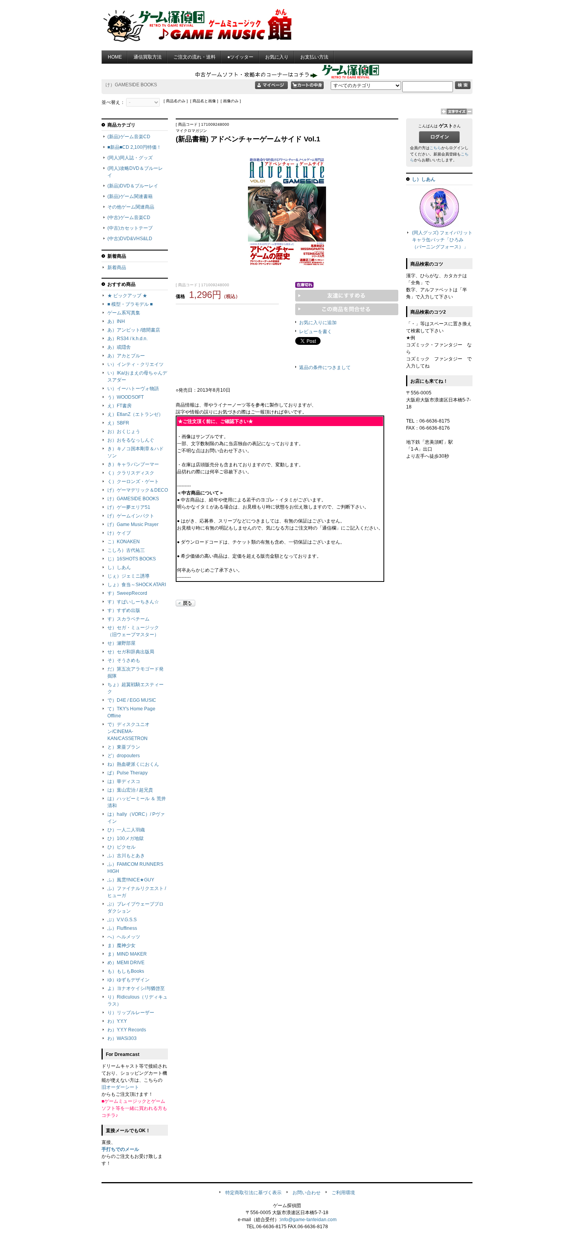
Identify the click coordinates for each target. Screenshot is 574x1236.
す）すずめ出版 (123, 610)
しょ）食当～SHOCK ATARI (136, 584)
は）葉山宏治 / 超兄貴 (130, 790)
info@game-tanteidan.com (308, 1219)
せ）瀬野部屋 (121, 643)
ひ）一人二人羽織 (126, 830)
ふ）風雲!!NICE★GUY (130, 880)
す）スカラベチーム (128, 619)
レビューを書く (315, 331)
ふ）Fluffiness (122, 928)
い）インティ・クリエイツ (135, 364)
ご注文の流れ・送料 (194, 57)
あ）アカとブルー (126, 355)
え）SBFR (118, 423)
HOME (115, 57)
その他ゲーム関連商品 (130, 207)
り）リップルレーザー (130, 1012)
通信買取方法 (148, 57)
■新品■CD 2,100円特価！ (134, 147)
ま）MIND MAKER (127, 954)
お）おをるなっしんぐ (130, 440)
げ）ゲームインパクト (130, 516)
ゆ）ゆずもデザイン (128, 980)
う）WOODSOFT (125, 397)
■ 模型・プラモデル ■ (130, 304)
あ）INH (116, 321)
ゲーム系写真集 (123, 313)
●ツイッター (240, 57)
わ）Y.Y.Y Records (126, 1030)
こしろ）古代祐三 (126, 550)
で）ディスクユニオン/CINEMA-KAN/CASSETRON (128, 731)
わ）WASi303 (122, 1038)
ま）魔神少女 (121, 945)
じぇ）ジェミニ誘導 (128, 576)
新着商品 (116, 267)
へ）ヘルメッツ (123, 937)
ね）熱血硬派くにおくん (133, 764)
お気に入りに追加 (318, 322)
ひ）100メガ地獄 (125, 838)
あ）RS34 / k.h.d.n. (127, 338)
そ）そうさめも (123, 660)
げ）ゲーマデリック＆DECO (137, 490)
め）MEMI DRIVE (125, 962)
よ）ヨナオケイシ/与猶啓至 (136, 988)
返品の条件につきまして (325, 367)
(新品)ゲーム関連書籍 (130, 196)
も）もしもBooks (125, 971)
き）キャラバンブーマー (133, 464)
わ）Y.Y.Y (117, 1021)
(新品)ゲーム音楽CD (128, 136)
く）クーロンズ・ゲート (133, 481)
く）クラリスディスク (130, 473)
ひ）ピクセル (121, 847)
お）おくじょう (123, 431)
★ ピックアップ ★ (127, 295)
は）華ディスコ (123, 781)
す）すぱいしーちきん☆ (133, 602)
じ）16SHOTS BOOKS (131, 559)
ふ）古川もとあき (126, 855)
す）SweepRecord (127, 593)
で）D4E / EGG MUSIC (131, 700)
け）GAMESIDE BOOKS (133, 498)
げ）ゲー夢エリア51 (128, 507)
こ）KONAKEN (123, 541)
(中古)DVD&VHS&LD (129, 238)
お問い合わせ (306, 1192)
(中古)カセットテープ (130, 228)
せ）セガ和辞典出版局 (130, 652)
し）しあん (119, 567)
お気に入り (277, 57)
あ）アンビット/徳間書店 (133, 330)
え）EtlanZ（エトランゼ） (135, 414)
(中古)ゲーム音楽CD (128, 217)
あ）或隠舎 (119, 347)
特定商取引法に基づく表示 (253, 1192)
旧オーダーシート (120, 1087)
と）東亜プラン (123, 747)
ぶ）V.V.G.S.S (122, 919)
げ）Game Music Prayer (133, 524)
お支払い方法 (314, 57)
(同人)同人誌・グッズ (130, 158)
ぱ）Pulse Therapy (127, 773)
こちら (435, 148)
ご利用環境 (343, 1192)
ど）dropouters (123, 755)
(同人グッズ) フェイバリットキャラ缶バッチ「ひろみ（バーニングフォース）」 (442, 240)
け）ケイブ (119, 533)
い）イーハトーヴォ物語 (133, 388)
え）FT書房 (119, 405)
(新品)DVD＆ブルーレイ (132, 186)
